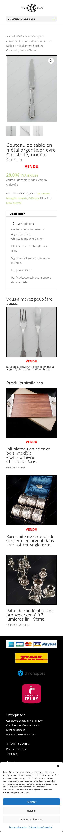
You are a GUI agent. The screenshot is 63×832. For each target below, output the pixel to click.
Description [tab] (18, 213)
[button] (58, 766)
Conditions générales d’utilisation (24, 720)
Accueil (10, 36)
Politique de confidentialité (40, 827)
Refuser (31, 810)
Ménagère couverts (16, 198)
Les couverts (27, 41)
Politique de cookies (18, 827)
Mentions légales (15, 729)
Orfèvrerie (23, 36)
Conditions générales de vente (23, 725)
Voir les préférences (31, 819)
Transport (11, 753)
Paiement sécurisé (16, 749)
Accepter (31, 801)
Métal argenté (13, 202)
